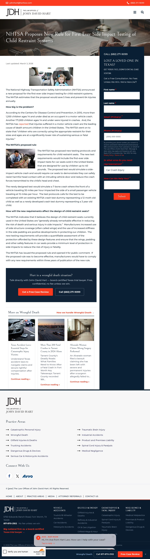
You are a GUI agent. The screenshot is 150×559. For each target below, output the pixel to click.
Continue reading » (20, 379)
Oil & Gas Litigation (87, 527)
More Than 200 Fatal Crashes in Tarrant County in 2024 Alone (51, 348)
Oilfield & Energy (88, 508)
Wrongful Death (84, 554)
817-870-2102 (10, 523)
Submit (122, 196)
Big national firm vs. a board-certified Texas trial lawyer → (24, 530)
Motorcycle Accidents (64, 527)
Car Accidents (60, 522)
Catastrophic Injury (111, 515)
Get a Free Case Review (35, 292)
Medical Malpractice (135, 515)
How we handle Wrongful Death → (75, 312)
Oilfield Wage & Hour (88, 531)
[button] (134, 12)
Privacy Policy (108, 155)
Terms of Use (119, 155)
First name (110, 89)
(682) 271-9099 (119, 54)
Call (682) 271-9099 (69, 292)
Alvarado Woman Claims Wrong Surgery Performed (80, 348)
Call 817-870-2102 (105, 554)
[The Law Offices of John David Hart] (20, 509)
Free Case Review (130, 554)
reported (23, 124)
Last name (110, 103)
